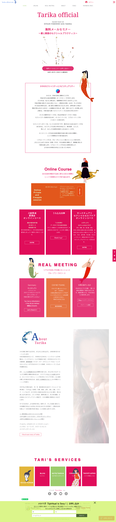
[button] (95, 503)
